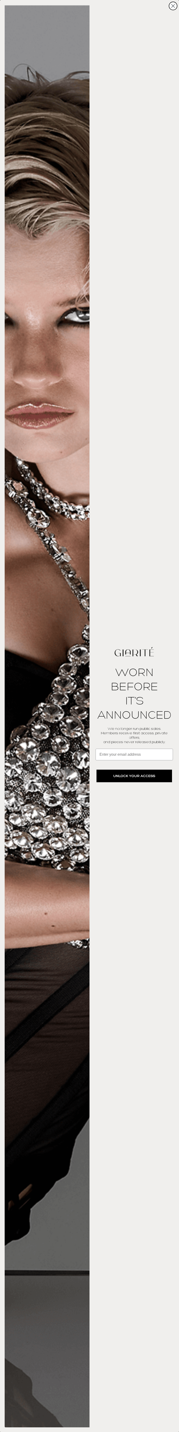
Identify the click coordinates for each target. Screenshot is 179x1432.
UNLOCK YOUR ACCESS (134, 776)
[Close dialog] (173, 6)
